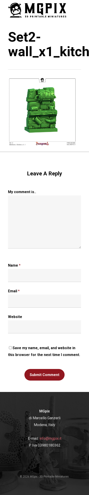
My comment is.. (22, 192)
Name (14, 265)
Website (15, 317)
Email (14, 291)
